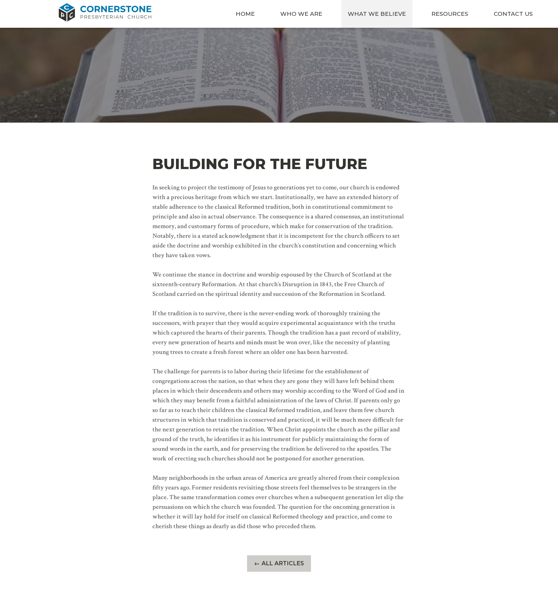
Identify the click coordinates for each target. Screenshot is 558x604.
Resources (449, 13)
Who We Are (301, 13)
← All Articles (279, 563)
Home (245, 13)
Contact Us (513, 13)
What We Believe (377, 13)
